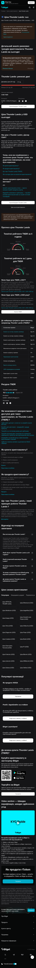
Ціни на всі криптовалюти (18, 207)
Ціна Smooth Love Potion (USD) (25, 618)
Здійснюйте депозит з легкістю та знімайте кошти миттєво (16, 423)
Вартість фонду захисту (9, 365)
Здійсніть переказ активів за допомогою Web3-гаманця (15, 442)
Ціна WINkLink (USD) (26, 661)
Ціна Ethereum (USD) (26, 603)
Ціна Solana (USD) (8, 667)
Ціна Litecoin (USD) (8, 661)
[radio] (7, 393)
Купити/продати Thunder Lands (18, 106)
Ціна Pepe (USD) (25, 632)
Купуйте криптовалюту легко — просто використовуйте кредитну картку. (15, 189)
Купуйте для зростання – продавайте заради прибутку (15, 427)
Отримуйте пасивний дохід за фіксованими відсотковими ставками (14, 438)
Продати (3, 491)
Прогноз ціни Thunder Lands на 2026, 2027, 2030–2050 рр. (17, 291)
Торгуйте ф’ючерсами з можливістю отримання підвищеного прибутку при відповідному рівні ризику (17, 434)
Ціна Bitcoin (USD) (25, 654)
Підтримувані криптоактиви (10, 356)
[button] (18, 916)
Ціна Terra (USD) (7, 626)
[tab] (18, 916)
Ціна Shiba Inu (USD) (26, 626)
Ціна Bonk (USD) (25, 639)
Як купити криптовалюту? (11, 165)
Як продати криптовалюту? (11, 168)
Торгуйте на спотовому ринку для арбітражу (15, 431)
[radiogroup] (10, 393)
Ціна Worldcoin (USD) (9, 610)
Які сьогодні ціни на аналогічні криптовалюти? (17, 174)
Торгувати (18, 794)
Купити (3, 465)
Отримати (31, 910)
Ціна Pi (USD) (24, 646)
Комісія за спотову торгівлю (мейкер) (13, 331)
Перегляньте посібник (7, 468)
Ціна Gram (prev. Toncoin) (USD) (7, 647)
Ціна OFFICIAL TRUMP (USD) (7, 603)
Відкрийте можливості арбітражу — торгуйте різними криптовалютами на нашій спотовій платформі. (16, 194)
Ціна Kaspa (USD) (8, 618)
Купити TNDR (18, 312)
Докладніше (4, 519)
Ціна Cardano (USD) (8, 639)
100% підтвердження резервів (11, 369)
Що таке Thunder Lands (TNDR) (12, 171)
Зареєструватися (8, 37)
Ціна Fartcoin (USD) (8, 654)
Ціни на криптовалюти (12, 11)
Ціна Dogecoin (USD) (8, 632)
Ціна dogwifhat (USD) (26, 610)
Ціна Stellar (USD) (25, 667)
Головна (3, 11)
